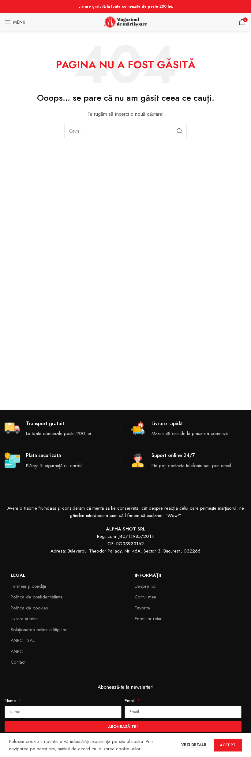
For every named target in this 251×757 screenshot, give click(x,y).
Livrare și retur (24, 618)
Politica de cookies (29, 608)
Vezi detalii (194, 745)
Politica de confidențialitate (37, 597)
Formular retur (148, 618)
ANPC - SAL (23, 640)
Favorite (142, 608)
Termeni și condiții (28, 586)
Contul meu (145, 597)
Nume (11, 700)
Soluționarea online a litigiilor (39, 629)
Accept (228, 745)
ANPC (17, 651)
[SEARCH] (180, 131)
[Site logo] (125, 21)
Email (130, 700)
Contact (18, 662)
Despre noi (145, 586)
